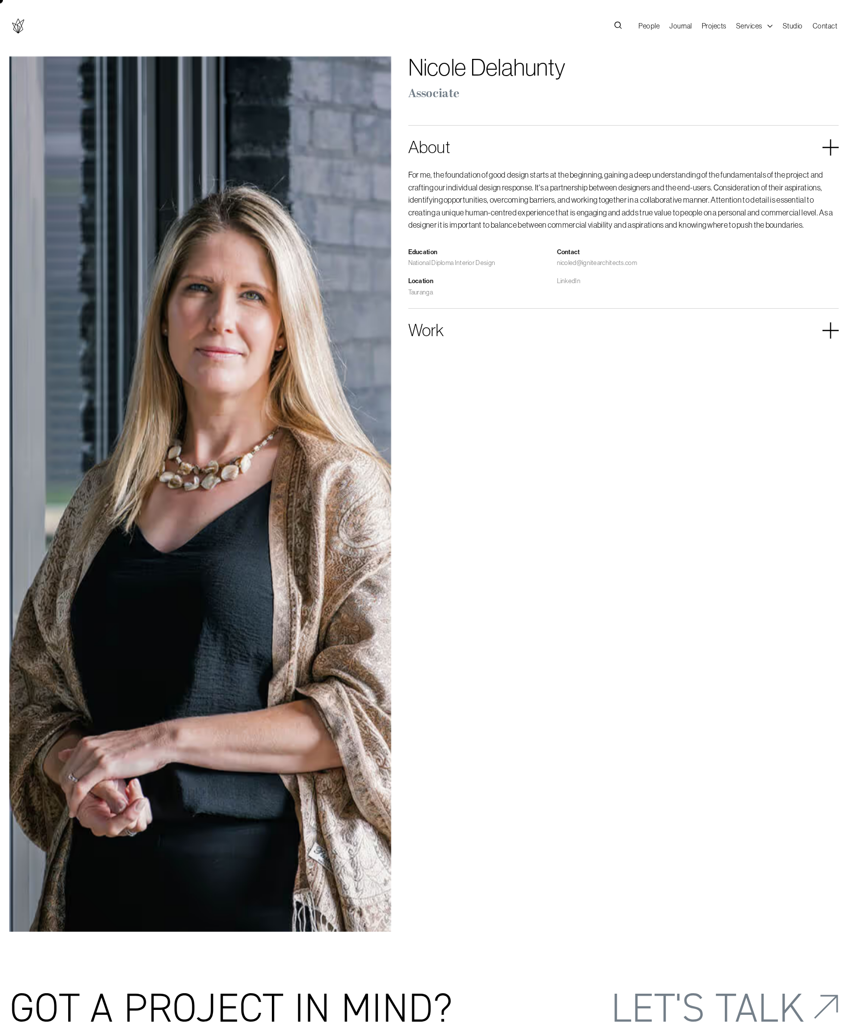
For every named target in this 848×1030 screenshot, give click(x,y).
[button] (754, 26)
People (649, 26)
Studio (793, 26)
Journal (680, 26)
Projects (714, 26)
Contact (825, 26)
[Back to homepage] (18, 26)
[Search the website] (618, 26)
